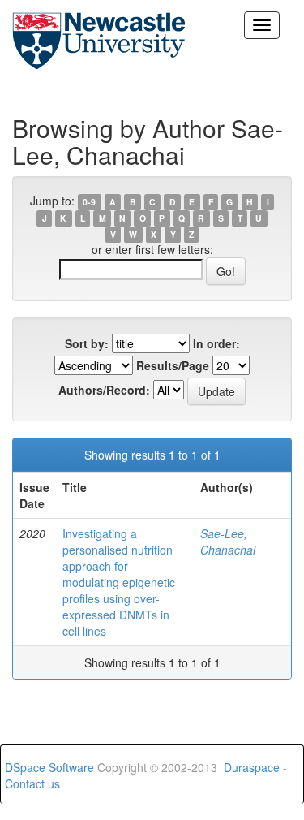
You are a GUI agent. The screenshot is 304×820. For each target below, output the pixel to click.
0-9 (89, 202)
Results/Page (172, 365)
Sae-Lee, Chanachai (227, 541)
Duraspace (252, 767)
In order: (216, 343)
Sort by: (87, 343)
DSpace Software (49, 767)
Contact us (32, 783)
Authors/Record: (104, 390)
